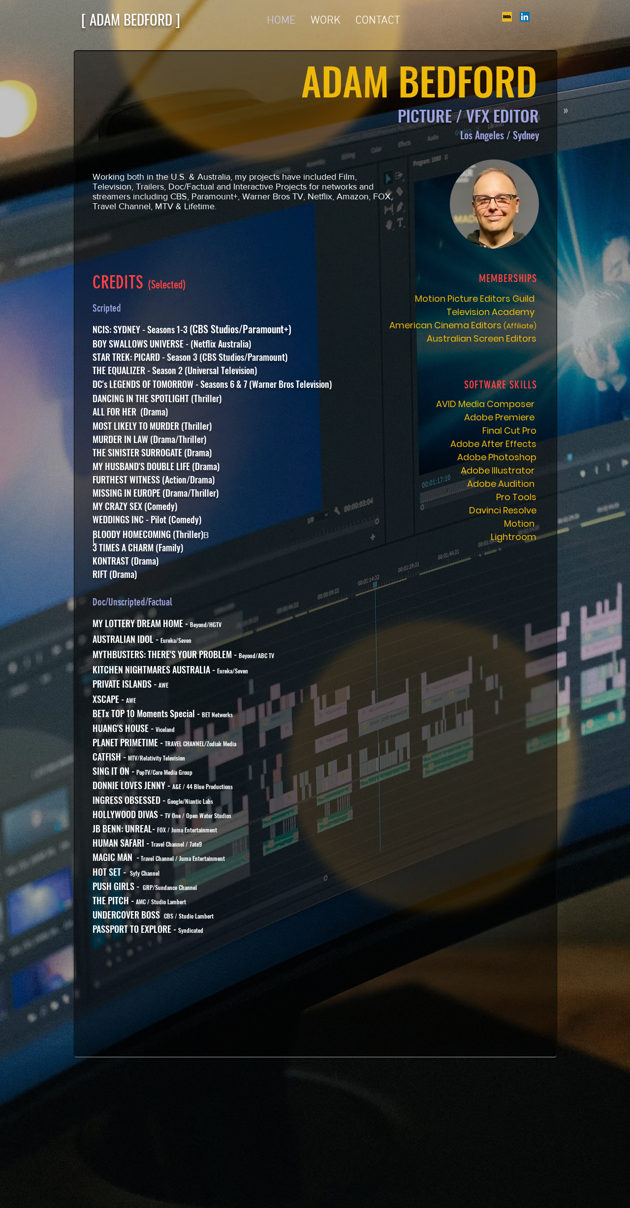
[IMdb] (507, 17)
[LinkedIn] (525, 17)
